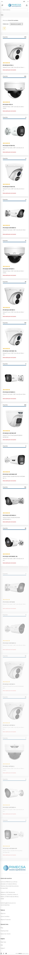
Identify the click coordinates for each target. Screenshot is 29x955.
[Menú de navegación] (2, 1)
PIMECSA (20, 953)
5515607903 (6, 905)
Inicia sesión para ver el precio (9, 69)
